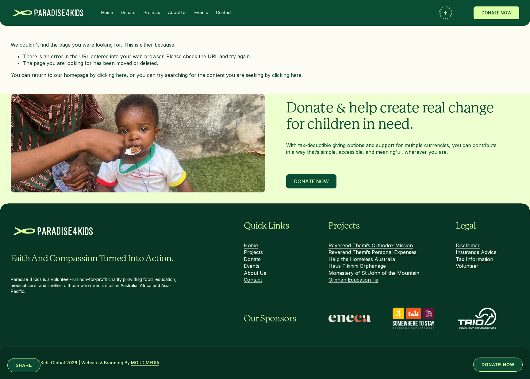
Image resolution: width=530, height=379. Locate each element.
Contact (224, 12)
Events (201, 12)
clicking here (112, 75)
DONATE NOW (497, 12)
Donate (128, 12)
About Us (177, 12)
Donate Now (311, 181)
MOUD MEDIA (145, 363)
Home (107, 12)
